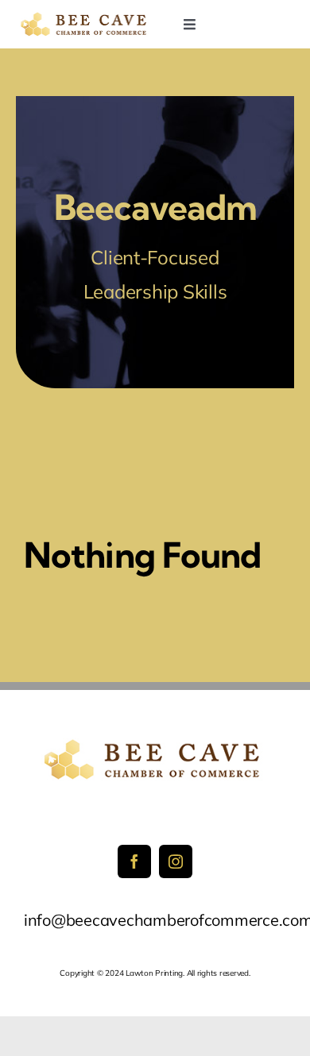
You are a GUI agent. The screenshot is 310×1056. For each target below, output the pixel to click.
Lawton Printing (154, 973)
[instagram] (175, 861)
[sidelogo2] (85, 18)
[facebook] (134, 861)
